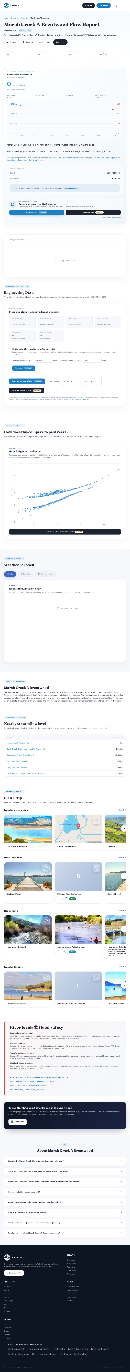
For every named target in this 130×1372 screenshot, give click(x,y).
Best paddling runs (18, 1354)
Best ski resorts (16, 1349)
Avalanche (71, 1274)
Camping (7, 1297)
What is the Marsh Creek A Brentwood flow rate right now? (36, 1161)
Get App (89, 5)
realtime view (51, 158)
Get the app (17, 1122)
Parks (6, 1304)
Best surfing (80, 1354)
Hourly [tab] (10, 574)
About (6, 1324)
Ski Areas (7, 1287)
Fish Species (72, 1294)
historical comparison (69, 158)
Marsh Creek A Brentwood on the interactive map (25, 160)
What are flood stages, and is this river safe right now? (34, 1223)
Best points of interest (44, 1354)
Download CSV (92, 212)
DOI (125, 1367)
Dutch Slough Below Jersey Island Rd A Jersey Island (27, 749)
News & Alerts (72, 1290)
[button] (46, 820)
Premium (7, 1327)
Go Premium (103, 5)
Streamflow (14, 18)
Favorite (11, 42)
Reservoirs (71, 1267)
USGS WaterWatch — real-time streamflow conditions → (32, 1081)
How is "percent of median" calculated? (27, 1212)
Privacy (7, 1335)
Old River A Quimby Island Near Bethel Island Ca (25, 773)
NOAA (111, 1367)
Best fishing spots (78, 1349)
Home (6, 18)
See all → (122, 810)
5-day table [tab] (25, 574)
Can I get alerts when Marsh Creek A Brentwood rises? (34, 1233)
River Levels (71, 1270)
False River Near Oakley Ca (17, 767)
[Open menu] (123, 5)
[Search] (115, 5)
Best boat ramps (100, 1349)
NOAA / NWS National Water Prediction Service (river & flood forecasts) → (39, 1077)
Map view (44, 42)
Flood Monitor (72, 1297)
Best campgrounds (39, 1349)
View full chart (36, 212)
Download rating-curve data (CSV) (64, 532)
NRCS (116, 1367)
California (24, 18)
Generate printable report (26, 390)
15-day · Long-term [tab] (45, 574)
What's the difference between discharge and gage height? (36, 1202)
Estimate (23, 368)
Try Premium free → (71, 188)
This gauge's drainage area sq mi (82, 360)
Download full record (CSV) (26, 381)
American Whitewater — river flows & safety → (28, 1085)
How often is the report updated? (24, 1192)
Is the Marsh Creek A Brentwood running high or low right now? (38, 1171)
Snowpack (71, 1260)
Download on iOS (15, 1273)
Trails (6, 1308)
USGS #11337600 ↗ (25, 30)
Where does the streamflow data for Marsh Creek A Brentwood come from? (44, 1182)
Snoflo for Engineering (81, 399)
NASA (121, 1367)
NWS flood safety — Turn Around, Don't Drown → (28, 1090)
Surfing (7, 1311)
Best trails (65, 1354)
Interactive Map (73, 1287)
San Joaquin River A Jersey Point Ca (21, 755)
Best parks (59, 1349)
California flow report (107, 158)
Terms (6, 1331)
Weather (70, 1301)
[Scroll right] (124, 828)
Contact (7, 1338)
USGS (106, 1367)
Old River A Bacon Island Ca (17, 761)
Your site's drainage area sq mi (34, 360)
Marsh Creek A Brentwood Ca (18, 743)
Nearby (58, 42)
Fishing (7, 1294)
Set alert (29, 42)
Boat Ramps (8, 1301)
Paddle (6, 1290)
